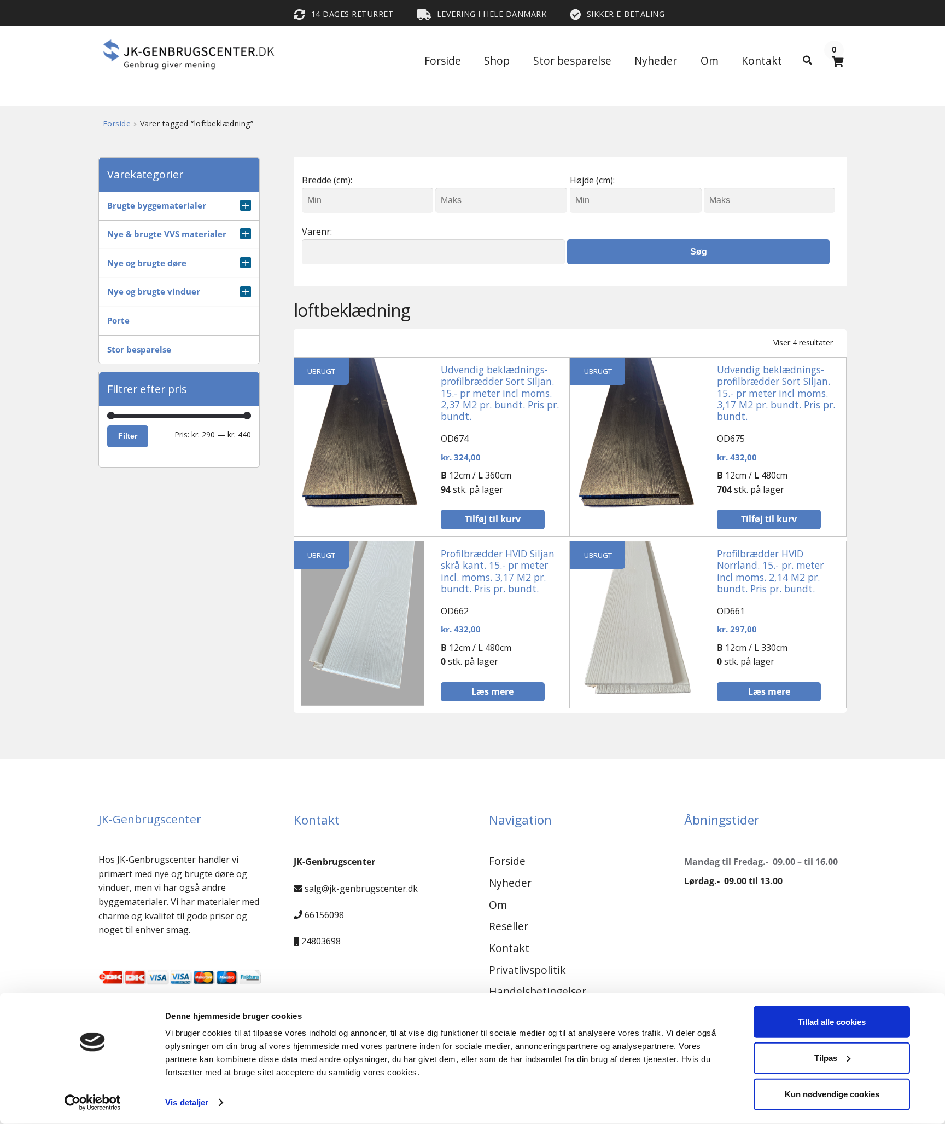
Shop (497, 60)
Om (710, 60)
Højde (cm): (592, 180)
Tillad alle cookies (832, 1022)
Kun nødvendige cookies (832, 1093)
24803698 (321, 941)
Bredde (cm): (327, 180)
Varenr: (317, 232)
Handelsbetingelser (537, 991)
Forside (442, 60)
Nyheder (655, 60)
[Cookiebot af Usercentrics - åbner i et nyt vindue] (93, 1102)
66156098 (324, 915)
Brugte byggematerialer (156, 205)
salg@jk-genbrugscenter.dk (361, 889)
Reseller (508, 926)
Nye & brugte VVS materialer (166, 234)
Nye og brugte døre (146, 263)
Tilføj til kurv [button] (493, 519)
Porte (118, 320)
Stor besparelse (572, 60)
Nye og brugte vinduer (153, 291)
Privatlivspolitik (527, 969)
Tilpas (825, 1058)
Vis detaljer (186, 1102)
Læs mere (492, 691)
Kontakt (762, 60)
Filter (127, 435)
